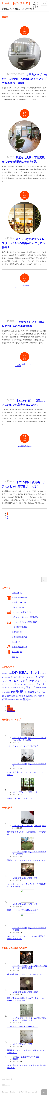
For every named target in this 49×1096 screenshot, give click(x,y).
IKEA (23, 673)
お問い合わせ (6, 1085)
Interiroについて (7, 1079)
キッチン (31, 680)
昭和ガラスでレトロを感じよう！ (21, 798)
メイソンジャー (10, 688)
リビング (20, 687)
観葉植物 (15, 699)
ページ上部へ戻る (44, 1092)
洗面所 (13, 696)
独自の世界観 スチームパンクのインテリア (25, 974)
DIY (15, 593)
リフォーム (29, 687)
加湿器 (8, 692)
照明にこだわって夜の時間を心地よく (22, 910)
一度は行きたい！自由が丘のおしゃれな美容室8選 (23, 323)
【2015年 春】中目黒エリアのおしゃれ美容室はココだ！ (24, 402)
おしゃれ (34, 673)
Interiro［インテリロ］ (17, 1092)
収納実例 (12, 74)
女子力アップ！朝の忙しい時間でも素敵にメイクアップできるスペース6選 (24, 78)
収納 (20, 691)
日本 (43, 692)
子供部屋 (29, 691)
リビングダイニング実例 (24, 622)
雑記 (15, 657)
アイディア (24, 677)
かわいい (7, 677)
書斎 (4, 696)
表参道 (9, 699)
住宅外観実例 (19, 627)
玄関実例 (17, 652)
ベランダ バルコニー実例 (25, 617)
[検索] (44, 579)
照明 (30, 696)
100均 (10, 673)
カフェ (12, 680)
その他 (17, 602)
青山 (29, 699)
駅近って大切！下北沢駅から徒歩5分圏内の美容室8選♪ (23, 159)
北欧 (13, 692)
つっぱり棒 (15, 677)
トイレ (13, 684)
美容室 (18, 74)
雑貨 (22, 74)
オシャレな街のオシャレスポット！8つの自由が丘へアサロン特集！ (23, 243)
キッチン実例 (19, 597)
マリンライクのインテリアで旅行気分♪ (23, 746)
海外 (17, 696)
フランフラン (22, 684)
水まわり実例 (19, 647)
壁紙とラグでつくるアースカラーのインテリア (26, 860)
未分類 (16, 642)
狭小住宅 (35, 696)
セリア (7, 684)
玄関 (40, 696)
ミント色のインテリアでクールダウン (22, 1026)
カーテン (20, 681)
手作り (39, 692)
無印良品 (23, 696)
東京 (9, 696)
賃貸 (21, 699)
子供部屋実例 (19, 637)
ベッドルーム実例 (21, 612)
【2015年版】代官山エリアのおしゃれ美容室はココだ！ (23, 484)
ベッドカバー (31, 684)
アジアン (32, 677)
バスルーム (18, 607)
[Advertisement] (24, 550)
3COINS (4, 673)
